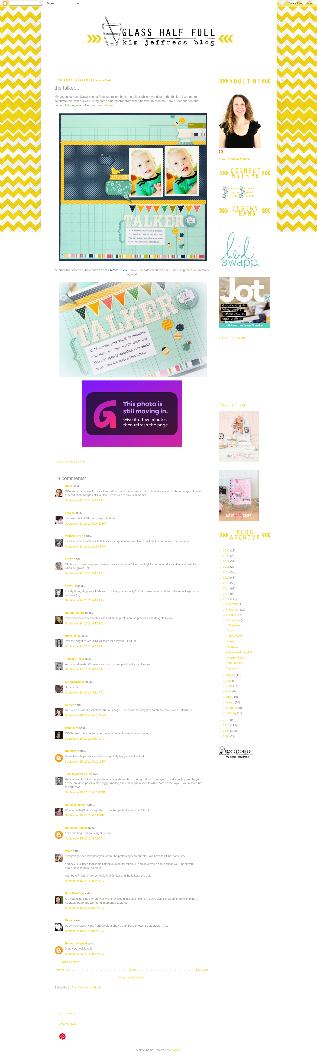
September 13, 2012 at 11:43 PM (85, 546)
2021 (226, 550)
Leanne (70, 513)
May (229, 691)
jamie (68, 851)
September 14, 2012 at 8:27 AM (85, 669)
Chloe (69, 486)
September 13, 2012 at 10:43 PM (85, 523)
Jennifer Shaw (74, 659)
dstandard (71, 728)
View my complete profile (234, 158)
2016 (226, 577)
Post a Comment (70, 962)
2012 (226, 599)
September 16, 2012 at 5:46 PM (85, 931)
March (230, 702)
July (229, 680)
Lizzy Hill (71, 586)
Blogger (175, 1050)
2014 (226, 588)
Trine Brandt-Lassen (78, 774)
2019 (226, 561)
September (233, 620)
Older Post (201, 970)
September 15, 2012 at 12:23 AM (85, 715)
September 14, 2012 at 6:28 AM (85, 646)
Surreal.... (232, 641)
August (231, 675)
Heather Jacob (74, 612)
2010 (226, 725)
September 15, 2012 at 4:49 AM (85, 738)
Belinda (70, 920)
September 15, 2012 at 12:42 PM (85, 792)
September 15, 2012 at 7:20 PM (85, 838)
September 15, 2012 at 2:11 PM (84, 815)
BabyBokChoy (74, 893)
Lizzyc (69, 559)
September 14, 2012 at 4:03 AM (85, 573)
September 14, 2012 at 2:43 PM (85, 692)
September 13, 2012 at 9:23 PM (85, 500)
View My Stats (67, 1023)
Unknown (71, 751)
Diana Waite (73, 636)
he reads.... (233, 630)
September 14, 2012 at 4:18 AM (85, 600)
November (233, 609)
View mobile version (132, 977)
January (231, 713)
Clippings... (233, 668)
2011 (226, 720)
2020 (226, 556)
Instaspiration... (235, 657)
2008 (226, 736)
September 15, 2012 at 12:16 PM (85, 761)
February (232, 707)
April (229, 697)
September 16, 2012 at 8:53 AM (85, 881)
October (231, 615)
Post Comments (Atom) (86, 987)
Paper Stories (234, 663)
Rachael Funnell (75, 805)
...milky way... (234, 625)
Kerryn (69, 705)
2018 (226, 566)
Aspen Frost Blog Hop (239, 652)
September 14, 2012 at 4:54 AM (85, 623)
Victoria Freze (74, 536)
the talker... (232, 646)
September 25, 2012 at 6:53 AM (85, 954)
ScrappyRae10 (75, 682)
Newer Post (63, 970)
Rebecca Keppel (76, 828)
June (229, 686)
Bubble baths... (235, 636)
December (233, 604)
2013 (226, 593)
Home (132, 970)
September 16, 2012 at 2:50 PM (85, 907)
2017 (226, 572)
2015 (226, 583)
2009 (226, 730)
